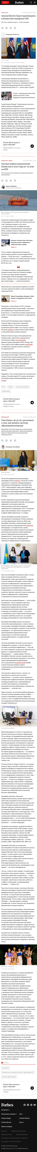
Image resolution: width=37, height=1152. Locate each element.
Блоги (21, 1122)
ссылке (3, 380)
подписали (29, 525)
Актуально (5, 1110)
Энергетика (6, 391)
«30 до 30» (5, 1068)
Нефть (10, 387)
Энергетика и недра (6, 160)
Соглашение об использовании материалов (14, 1138)
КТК (3, 387)
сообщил (10, 330)
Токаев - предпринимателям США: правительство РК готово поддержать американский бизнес (24, 95)
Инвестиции (4, 12)
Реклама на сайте (6, 1134)
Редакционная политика (18, 1131)
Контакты (4, 1131)
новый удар (29, 344)
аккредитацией (20, 662)
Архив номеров (6, 1126)
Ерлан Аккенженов (22, 387)
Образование (5, 417)
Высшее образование (9, 1077)
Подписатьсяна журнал (5, 2)
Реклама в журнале (22, 1134)
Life (20, 1114)
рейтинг (17, 481)
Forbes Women (6, 1122)
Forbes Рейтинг (24, 1118)
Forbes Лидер (6, 1118)
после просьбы (21, 340)
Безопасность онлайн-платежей (10, 1141)
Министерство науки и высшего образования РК (17, 1072)
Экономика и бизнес (8, 1114)
